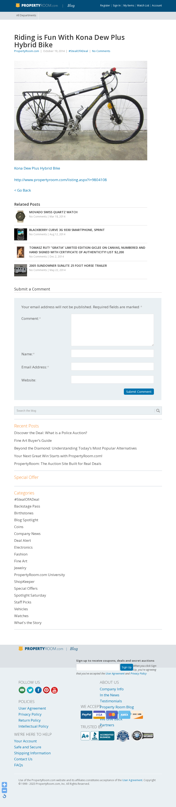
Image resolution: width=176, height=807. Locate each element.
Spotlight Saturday (30, 595)
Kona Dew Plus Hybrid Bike (37, 168)
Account (157, 5)
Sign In (117, 5)
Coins (18, 526)
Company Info (112, 688)
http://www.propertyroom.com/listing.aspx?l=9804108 (60, 179)
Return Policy (29, 720)
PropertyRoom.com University (39, 574)
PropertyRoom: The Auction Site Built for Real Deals (57, 463)
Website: (28, 380)
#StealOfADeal (78, 51)
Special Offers (26, 588)
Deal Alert (22, 540)
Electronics (23, 547)
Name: (28, 353)
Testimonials (111, 700)
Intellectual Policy (33, 726)
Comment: (31, 318)
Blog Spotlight (26, 519)
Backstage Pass (27, 506)
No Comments (101, 51)
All (26, 15)
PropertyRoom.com (26, 51)
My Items (128, 5)
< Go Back (22, 190)
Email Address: (35, 367)
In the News (109, 694)
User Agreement (115, 673)
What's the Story (28, 622)
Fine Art (20, 560)
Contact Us (23, 758)
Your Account (25, 741)
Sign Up (127, 667)
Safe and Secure (27, 746)
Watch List (143, 5)
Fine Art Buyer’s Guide (33, 440)
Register (105, 5)
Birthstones (23, 513)
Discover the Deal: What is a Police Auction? (50, 432)
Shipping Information (32, 752)
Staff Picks (22, 602)
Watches (21, 615)
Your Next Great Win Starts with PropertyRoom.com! (58, 455)
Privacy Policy (138, 673)
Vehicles (21, 608)
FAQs (18, 764)
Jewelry (20, 567)
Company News (27, 533)
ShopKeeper (24, 581)
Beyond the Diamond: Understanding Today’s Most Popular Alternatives (75, 448)
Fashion (20, 554)
